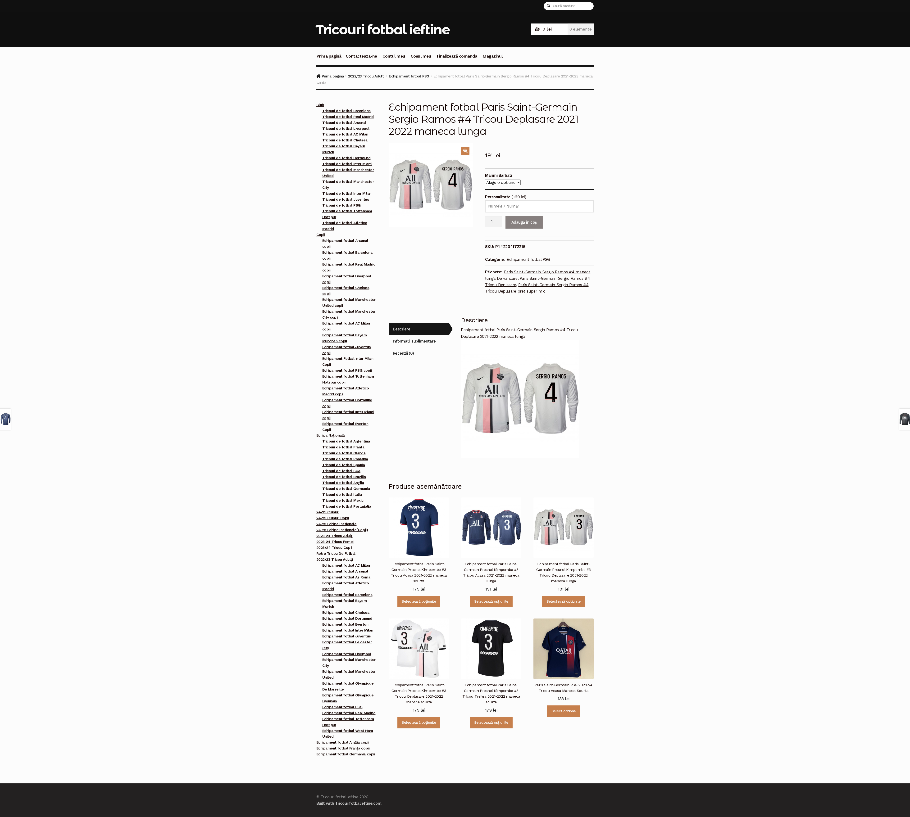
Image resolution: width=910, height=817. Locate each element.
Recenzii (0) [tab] (403, 353)
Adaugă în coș (524, 222)
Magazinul (492, 56)
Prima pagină (328, 56)
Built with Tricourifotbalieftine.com (348, 803)
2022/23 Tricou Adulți (366, 76)
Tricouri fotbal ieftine (382, 29)
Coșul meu (421, 56)
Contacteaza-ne (361, 56)
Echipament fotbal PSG (409, 76)
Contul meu (393, 56)
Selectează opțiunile (419, 601)
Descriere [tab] (401, 329)
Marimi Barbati (498, 175)
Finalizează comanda (457, 56)
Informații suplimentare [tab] (414, 341)
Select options (563, 711)
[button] (465, 151)
